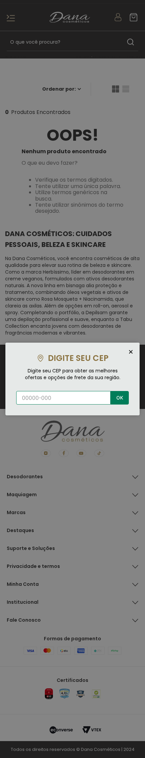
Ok (119, 397)
